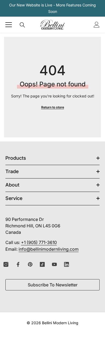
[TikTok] (42, 264)
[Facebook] (18, 264)
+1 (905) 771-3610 (39, 242)
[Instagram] (6, 264)
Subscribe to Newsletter (53, 284)
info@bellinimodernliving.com (49, 249)
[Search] (22, 25)
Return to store (52, 107)
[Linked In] (66, 264)
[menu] (8, 24)
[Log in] (97, 25)
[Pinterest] (30, 264)
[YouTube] (54, 264)
